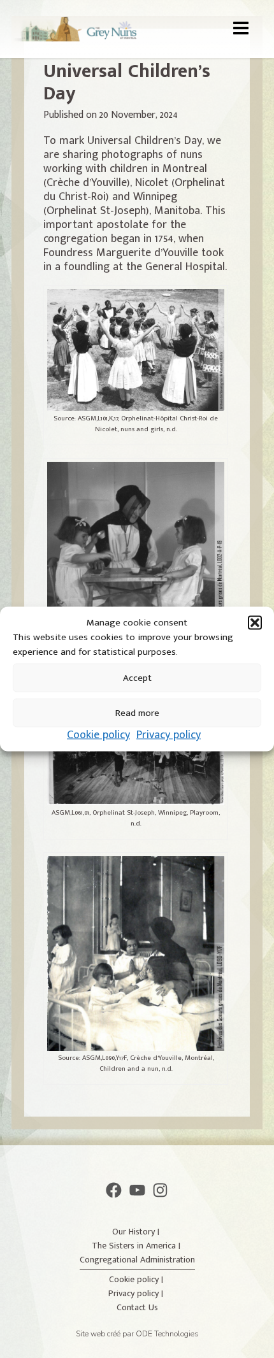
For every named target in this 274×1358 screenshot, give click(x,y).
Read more (137, 712)
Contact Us (137, 1307)
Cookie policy (98, 735)
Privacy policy (168, 735)
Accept (137, 677)
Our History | (137, 1231)
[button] (255, 623)
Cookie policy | (137, 1279)
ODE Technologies (167, 1334)
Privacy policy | (137, 1293)
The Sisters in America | (137, 1245)
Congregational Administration (137, 1259)
